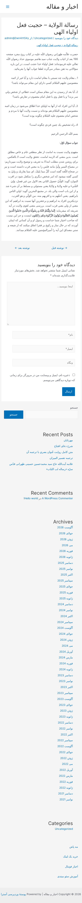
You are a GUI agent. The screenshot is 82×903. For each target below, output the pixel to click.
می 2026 (67, 545)
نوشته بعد (22, 248)
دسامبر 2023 (65, 675)
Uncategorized (43, 38)
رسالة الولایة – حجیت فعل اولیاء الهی (57, 45)
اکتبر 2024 (66, 616)
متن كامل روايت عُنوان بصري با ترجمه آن (49, 452)
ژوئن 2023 (66, 710)
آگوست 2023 (65, 698)
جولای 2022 (66, 752)
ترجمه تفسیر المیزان (61, 457)
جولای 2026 (66, 533)
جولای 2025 (66, 586)
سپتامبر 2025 (65, 580)
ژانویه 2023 (66, 716)
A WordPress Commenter (57, 498)
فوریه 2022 (66, 781)
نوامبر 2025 (66, 568)
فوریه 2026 (66, 550)
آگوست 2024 (65, 627)
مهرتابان (68, 440)
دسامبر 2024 (65, 604)
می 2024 (67, 645)
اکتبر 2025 (67, 574)
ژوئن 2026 (66, 539)
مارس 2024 (66, 657)
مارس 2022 (66, 775)
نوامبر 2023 (66, 681)
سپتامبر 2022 (65, 740)
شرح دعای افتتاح (63, 446)
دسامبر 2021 (65, 793)
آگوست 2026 (65, 527)
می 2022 (67, 763)
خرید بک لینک (70, 856)
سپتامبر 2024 (65, 622)
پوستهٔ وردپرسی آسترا (13, 894)
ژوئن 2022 (66, 758)
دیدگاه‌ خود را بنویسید (66, 38)
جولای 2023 (66, 704)
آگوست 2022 (65, 746)
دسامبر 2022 (65, 722)
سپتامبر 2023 (65, 692)
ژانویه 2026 (66, 556)
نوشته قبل (59, 248)
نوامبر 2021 (66, 799)
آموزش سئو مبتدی (67, 876)
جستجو (74, 407)
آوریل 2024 (66, 651)
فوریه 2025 (66, 592)
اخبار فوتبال (71, 866)
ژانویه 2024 (66, 669)
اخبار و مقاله (62, 6)
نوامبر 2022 (66, 728)
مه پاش (73, 846)
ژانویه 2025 (66, 598)
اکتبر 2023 (66, 687)
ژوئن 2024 (66, 639)
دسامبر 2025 (65, 562)
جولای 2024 (66, 633)
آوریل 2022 (66, 769)
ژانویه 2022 (66, 787)
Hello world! (31, 498)
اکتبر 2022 (67, 734)
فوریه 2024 (66, 663)
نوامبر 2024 (66, 610)
